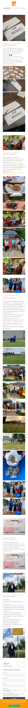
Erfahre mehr (16, 705)
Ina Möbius (19, 172)
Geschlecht (5, 688)
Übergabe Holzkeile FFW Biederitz (12, 43)
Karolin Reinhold (12, 172)
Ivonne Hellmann (16, 58)
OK (10, 705)
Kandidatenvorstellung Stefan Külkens (13, 595)
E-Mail (4, 683)
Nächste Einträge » (20, 662)
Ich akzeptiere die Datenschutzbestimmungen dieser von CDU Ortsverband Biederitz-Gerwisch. (13, 694)
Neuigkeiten (13, 45)
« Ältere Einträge (7, 662)
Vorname (5, 673)
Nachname (5, 678)
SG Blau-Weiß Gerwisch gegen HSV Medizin (12, 296)
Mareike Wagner (15, 321)
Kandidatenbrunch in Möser (10, 152)
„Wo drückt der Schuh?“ (9, 537)
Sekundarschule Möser (17, 162)
